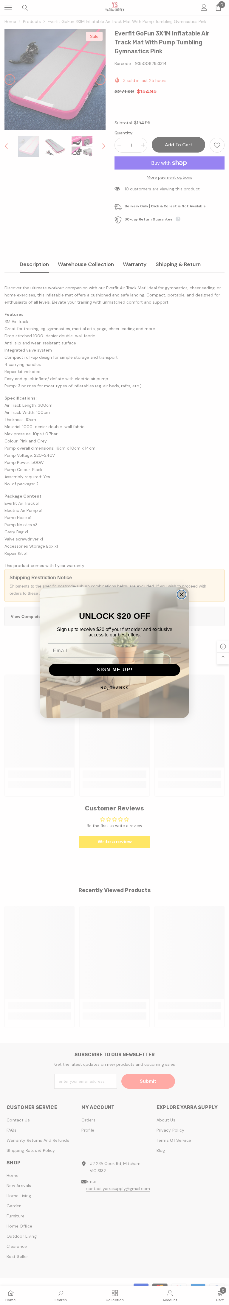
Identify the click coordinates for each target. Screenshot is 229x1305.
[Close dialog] (181, 594)
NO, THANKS (114, 688)
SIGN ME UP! (115, 669)
